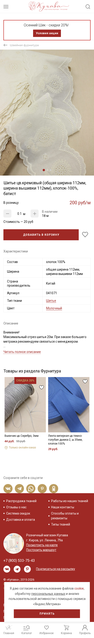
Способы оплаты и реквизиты (65, 516)
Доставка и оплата (20, 519)
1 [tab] (44, 170)
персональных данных (48, 594)
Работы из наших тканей (69, 501)
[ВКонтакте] (8, 488)
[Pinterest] (42, 488)
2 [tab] (47, 170)
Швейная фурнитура (24, 45)
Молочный (54, 308)
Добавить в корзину (41, 234)
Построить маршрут (41, 550)
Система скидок (18, 513)
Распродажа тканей (21, 501)
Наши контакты (62, 507)
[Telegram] (19, 488)
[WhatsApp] (31, 488)
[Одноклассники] (53, 488)
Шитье (51, 300)
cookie (79, 588)
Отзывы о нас (16, 507)
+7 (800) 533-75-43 (19, 560)
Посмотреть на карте (42, 545)
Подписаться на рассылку (55, 569)
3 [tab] (50, 170)
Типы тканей (60, 524)
